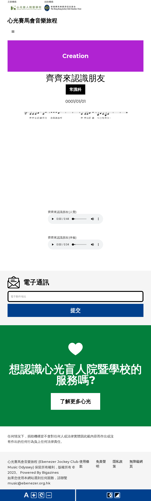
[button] (75, 31)
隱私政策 (118, 464)
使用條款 (84, 464)
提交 (75, 310)
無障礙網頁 (136, 464)
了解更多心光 (75, 401)
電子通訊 (36, 282)
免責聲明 (101, 464)
